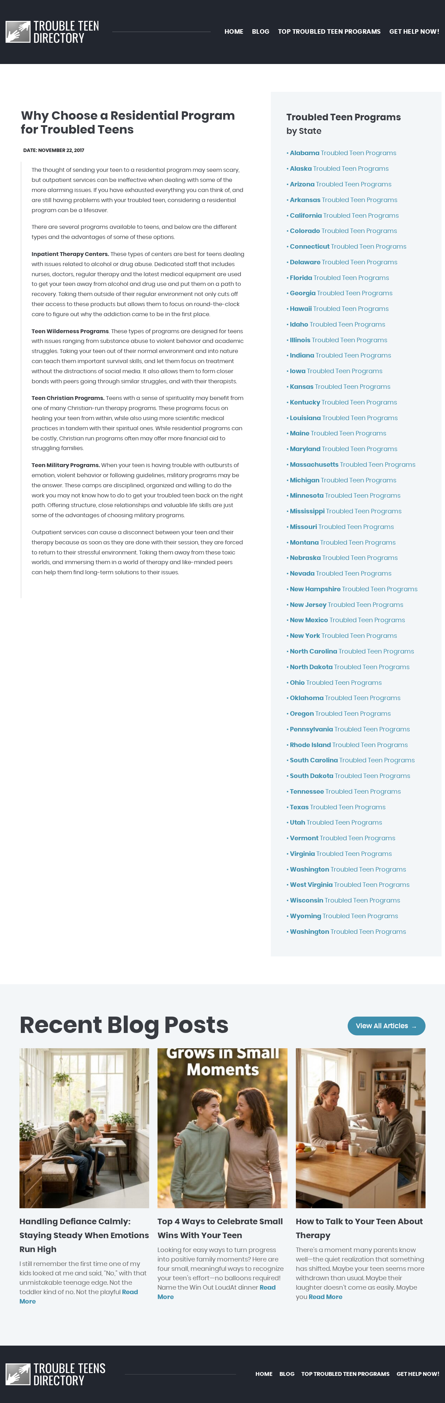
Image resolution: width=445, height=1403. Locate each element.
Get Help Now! (414, 32)
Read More (325, 1297)
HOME (234, 32)
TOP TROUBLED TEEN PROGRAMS (329, 32)
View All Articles (382, 1026)
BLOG (261, 32)
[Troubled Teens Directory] (52, 32)
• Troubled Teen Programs (341, 153)
